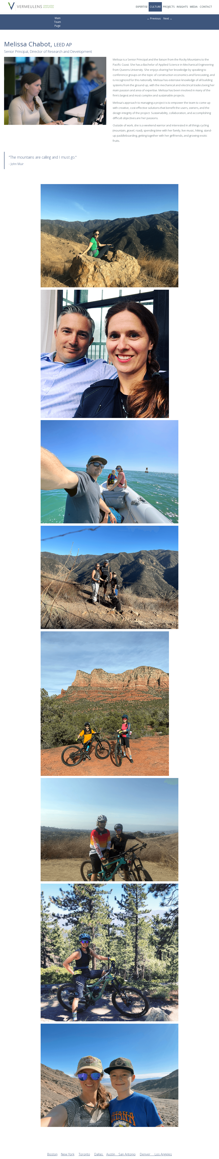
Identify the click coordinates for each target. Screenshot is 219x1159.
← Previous (154, 18)
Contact (206, 7)
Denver (147, 1154)
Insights (182, 7)
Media (194, 7)
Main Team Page (57, 22)
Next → (167, 18)
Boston (52, 1154)
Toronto (84, 1154)
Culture (155, 7)
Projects (169, 7)
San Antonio (127, 1154)
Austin (112, 1154)
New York (67, 1154)
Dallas (99, 1154)
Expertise (142, 7)
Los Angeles (163, 1154)
